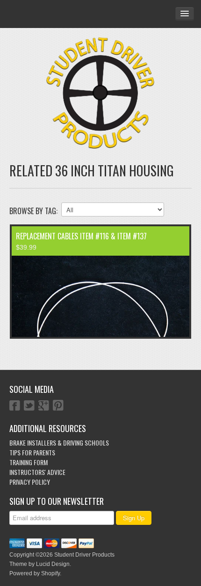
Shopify (50, 573)
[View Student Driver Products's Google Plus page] (43, 406)
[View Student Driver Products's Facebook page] (14, 406)
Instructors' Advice (37, 472)
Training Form (28, 462)
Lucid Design (53, 564)
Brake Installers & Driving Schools (59, 442)
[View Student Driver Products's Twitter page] (29, 406)
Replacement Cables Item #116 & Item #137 (81, 236)
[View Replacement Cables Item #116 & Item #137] (100, 296)
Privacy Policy (29, 482)
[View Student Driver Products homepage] (100, 93)
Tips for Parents (32, 452)
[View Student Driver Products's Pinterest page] (58, 406)
